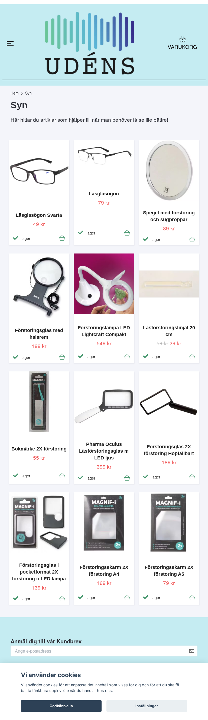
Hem (15, 111)
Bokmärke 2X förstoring (39, 466)
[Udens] (90, 52)
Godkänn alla (61, 706)
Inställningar (146, 706)
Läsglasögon (104, 211)
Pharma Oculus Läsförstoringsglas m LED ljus (104, 469)
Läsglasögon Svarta (39, 233)
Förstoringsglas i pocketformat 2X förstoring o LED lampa (39, 589)
